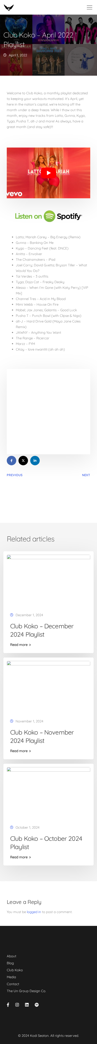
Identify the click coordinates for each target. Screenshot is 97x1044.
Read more (19, 644)
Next (86, 475)
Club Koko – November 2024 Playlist (42, 736)
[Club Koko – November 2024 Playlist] (48, 686)
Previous (15, 475)
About (11, 956)
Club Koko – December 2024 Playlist (42, 630)
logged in (34, 912)
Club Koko (15, 970)
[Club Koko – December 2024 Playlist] (48, 580)
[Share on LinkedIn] (35, 460)
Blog (10, 963)
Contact (13, 984)
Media (11, 977)
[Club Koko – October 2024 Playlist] (48, 792)
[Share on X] (23, 460)
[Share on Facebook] (11, 460)
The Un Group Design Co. (26, 991)
